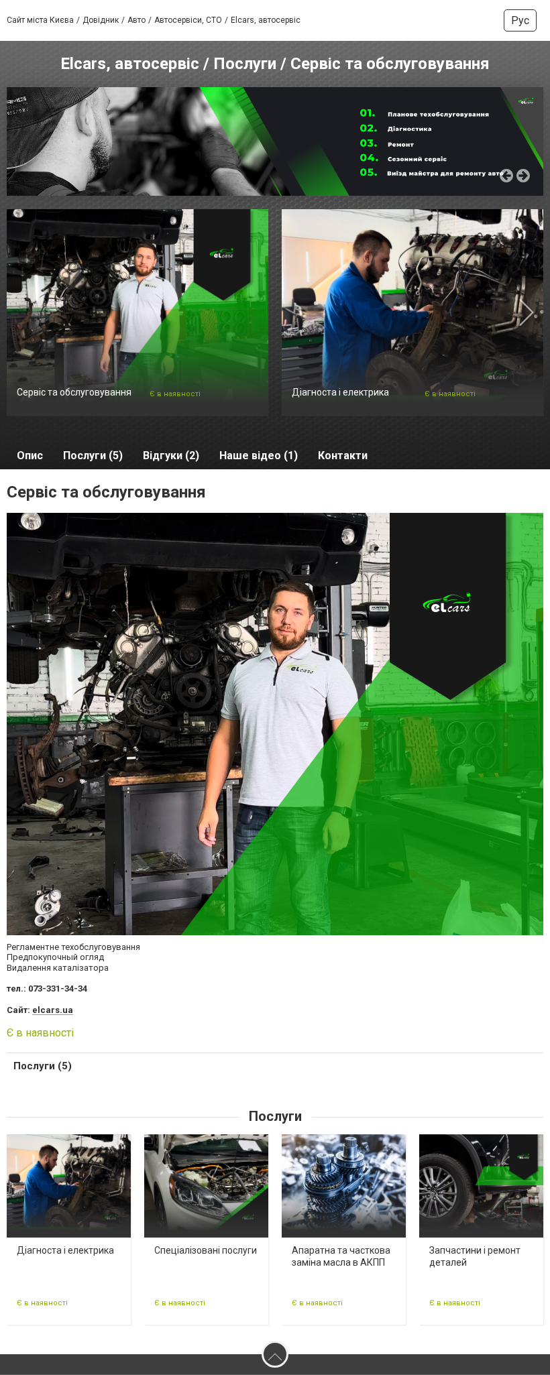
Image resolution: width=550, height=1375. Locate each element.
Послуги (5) (93, 455)
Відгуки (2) (171, 455)
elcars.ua (52, 1010)
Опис (30, 455)
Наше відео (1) (258, 455)
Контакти (343, 455)
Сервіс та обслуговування (74, 392)
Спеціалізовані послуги (205, 1250)
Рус (520, 20)
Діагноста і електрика (340, 392)
